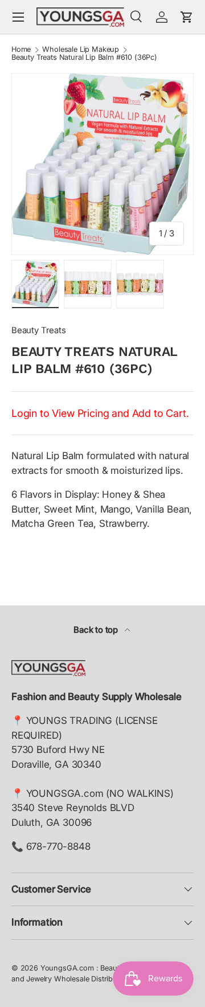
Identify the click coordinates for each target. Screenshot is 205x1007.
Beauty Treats (38, 330)
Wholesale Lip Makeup (80, 50)
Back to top (96, 630)
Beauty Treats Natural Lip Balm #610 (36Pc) (84, 58)
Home (21, 50)
